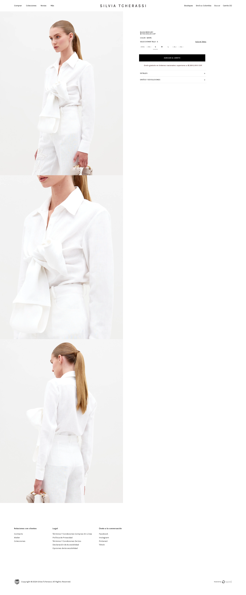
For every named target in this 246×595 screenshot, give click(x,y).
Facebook (103, 534)
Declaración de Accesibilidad (66, 545)
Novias (43, 6)
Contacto (18, 534)
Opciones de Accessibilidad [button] (65, 548)
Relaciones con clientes (25, 528)
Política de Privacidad (62, 537)
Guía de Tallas (200, 42)
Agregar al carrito (172, 58)
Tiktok (102, 545)
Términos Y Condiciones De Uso (67, 541)
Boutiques (188, 6)
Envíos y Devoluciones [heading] (150, 80)
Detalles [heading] (143, 73)
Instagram (104, 537)
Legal (55, 528)
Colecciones (31, 6)
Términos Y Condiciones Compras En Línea (72, 534)
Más (52, 6)
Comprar (18, 6)
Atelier (17, 537)
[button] (204, 73)
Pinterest (103, 541)
